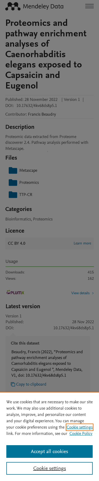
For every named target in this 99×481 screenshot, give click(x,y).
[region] (49, 436)
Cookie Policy (80, 433)
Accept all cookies (49, 451)
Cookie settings (80, 427)
